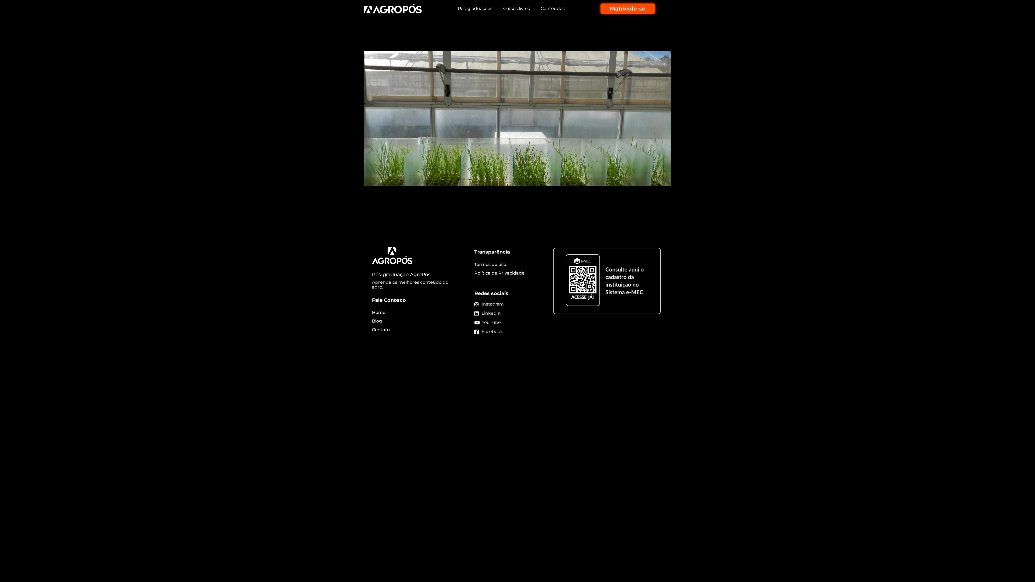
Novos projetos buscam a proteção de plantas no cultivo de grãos (506, 41)
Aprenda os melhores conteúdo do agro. (410, 285)
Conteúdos (553, 8)
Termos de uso (490, 264)
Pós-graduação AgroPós (401, 275)
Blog (377, 321)
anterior (375, 204)
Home (378, 312)
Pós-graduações (475, 8)
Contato (381, 329)
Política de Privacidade (499, 273)
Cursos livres (516, 8)
